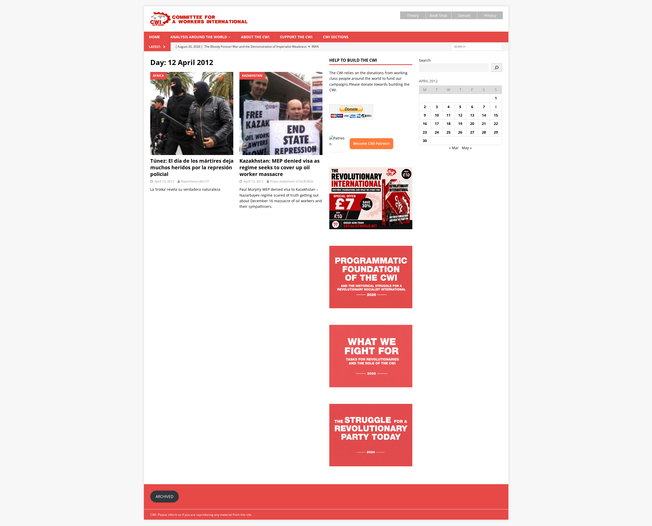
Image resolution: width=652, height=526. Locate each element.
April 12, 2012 (164, 181)
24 (437, 132)
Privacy (490, 15)
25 (448, 132)
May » (467, 147)
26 (460, 132)
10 (437, 115)
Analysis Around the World (198, 36)
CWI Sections (335, 36)
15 (496, 115)
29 (496, 132)
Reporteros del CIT (195, 181)
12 (460, 115)
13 (472, 115)
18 (448, 123)
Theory (413, 15)
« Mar (454, 147)
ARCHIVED (164, 496)
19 (460, 123)
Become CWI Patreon (371, 143)
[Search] (496, 67)
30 (425, 140)
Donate (464, 15)
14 (484, 115)
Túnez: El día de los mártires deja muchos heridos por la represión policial (192, 167)
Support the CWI (296, 36)
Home (154, 36)
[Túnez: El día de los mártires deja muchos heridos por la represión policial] (192, 113)
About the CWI (255, 36)
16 (425, 123)
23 (425, 132)
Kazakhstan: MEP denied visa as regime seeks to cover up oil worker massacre (279, 167)
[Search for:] (476, 46)
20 (472, 123)
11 (448, 115)
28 (484, 132)
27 (472, 132)
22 (496, 123)
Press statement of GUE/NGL (292, 181)
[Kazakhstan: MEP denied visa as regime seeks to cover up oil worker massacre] (281, 113)
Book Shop (438, 15)
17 (437, 123)
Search (425, 60)
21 (484, 123)
